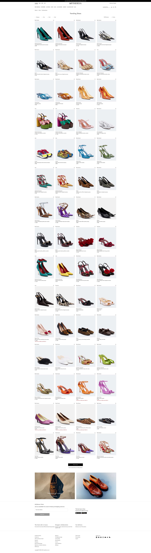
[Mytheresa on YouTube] (105, 537)
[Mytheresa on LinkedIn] (96, 537)
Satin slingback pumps (80, 457)
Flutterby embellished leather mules (82, 74)
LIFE (45, 3)
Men (40, 3)
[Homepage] (75, 3)
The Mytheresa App (58, 537)
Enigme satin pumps (59, 280)
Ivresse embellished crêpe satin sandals (63, 221)
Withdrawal (37, 546)
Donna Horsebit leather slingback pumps (42, 74)
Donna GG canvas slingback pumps (62, 74)
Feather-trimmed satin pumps (61, 339)
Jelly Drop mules (38, 103)
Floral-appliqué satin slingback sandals (104, 280)
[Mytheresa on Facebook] (98, 537)
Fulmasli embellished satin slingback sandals (43, 398)
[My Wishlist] (113, 7)
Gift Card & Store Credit (39, 538)
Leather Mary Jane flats (101, 339)
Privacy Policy (78, 537)
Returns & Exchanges (38, 543)
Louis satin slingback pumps (81, 44)
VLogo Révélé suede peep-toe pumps (41, 44)
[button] (103, 7)
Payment (36, 540)
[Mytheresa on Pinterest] (101, 537)
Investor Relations (58, 543)
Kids (42, 3)
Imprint (77, 538)
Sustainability (57, 538)
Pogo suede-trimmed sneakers (61, 162)
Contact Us (37, 537)
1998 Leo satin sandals (80, 162)
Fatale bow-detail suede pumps (40, 280)
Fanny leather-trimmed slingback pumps (104, 44)
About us (56, 535)
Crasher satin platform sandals (40, 133)
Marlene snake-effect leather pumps (82, 221)
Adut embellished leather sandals (82, 133)
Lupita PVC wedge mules (101, 133)
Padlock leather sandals (39, 457)
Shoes (40, 10)
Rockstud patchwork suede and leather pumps (105, 457)
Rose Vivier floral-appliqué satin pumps (42, 339)
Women (36, 3)
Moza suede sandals (79, 398)
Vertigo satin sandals (59, 457)
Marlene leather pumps (101, 221)
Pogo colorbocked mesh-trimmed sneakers (42, 162)
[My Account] (111, 7)
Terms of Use (78, 535)
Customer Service (38, 535)
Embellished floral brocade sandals (82, 280)
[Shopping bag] (115, 7)
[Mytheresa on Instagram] (103, 537)
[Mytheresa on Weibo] (107, 537)
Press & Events (57, 540)
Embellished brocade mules (60, 398)
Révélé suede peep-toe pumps (61, 44)
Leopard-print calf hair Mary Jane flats (83, 339)
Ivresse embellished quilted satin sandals (42, 221)
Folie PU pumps (79, 103)
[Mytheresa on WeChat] (109, 537)
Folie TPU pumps (100, 103)
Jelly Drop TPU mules (59, 103)
